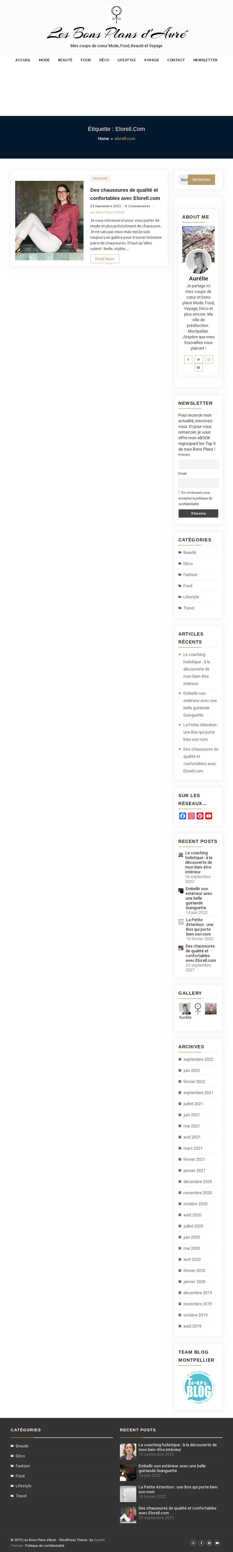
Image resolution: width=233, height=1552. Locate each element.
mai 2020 (191, 1248)
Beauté (65, 60)
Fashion (100, 178)
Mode (44, 60)
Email (182, 473)
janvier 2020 (194, 1281)
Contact (176, 60)
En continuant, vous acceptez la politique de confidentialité (195, 498)
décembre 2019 (197, 1292)
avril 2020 (192, 1259)
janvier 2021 (194, 1170)
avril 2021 (192, 1137)
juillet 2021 (193, 1103)
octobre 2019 (195, 1315)
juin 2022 (191, 1070)
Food (86, 60)
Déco (104, 60)
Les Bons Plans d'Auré (116, 33)
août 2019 (192, 1326)
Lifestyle (127, 60)
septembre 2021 (198, 1092)
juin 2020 (191, 1237)
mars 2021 (193, 1148)
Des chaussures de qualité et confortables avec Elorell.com (200, 760)
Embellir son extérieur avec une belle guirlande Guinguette (200, 704)
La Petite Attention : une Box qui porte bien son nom (200, 732)
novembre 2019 (197, 1304)
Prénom (184, 455)
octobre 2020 (195, 1203)
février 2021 (194, 1159)
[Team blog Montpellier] (198, 1387)
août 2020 (192, 1215)
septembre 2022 (198, 1059)
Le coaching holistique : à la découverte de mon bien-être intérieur (196, 669)
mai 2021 (191, 1126)
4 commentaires (138, 206)
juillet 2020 (193, 1226)
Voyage (151, 60)
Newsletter (205, 60)
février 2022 (194, 1081)
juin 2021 (191, 1114)
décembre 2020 (197, 1181)
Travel (188, 608)
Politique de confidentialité (44, 1546)
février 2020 (194, 1270)
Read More (104, 258)
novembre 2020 (197, 1192)
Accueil (23, 60)
